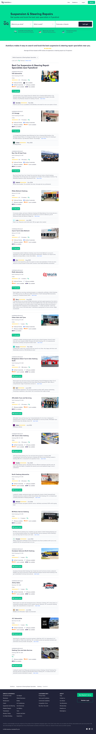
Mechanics (5, 698)
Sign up (91, 2)
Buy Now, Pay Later (43, 705)
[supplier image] (50, 76)
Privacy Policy (42, 695)
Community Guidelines (44, 700)
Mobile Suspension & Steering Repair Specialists (24, 57)
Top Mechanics (63, 703)
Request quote (17, 376)
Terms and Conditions (44, 698)
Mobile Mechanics (21, 698)
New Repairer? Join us (85, 695)
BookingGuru (63, 711)
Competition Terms (43, 703)
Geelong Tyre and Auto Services (22, 650)
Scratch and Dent (21, 713)
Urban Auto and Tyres (19, 317)
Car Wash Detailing (7, 716)
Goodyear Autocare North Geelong (23, 551)
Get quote (16, 91)
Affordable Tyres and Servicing (22, 398)
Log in (83, 2)
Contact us (62, 698)
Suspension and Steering (9, 705)
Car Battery (19, 708)
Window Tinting (6, 713)
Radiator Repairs (7, 708)
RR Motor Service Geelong (20, 512)
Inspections (19, 716)
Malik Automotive (17, 272)
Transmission (6, 711)
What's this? (28, 60)
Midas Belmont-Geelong (19, 191)
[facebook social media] (87, 729)
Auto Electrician (20, 705)
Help (61, 695)
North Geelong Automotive (20, 474)
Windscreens (6, 700)
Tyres (18, 711)
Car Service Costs (7, 695)
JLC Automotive (17, 618)
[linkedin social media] (89, 729)
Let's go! (85, 24)
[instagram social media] (92, 729)
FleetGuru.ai (63, 708)
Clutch (4, 703)
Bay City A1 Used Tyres (19, 153)
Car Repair (19, 695)
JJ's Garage (15, 113)
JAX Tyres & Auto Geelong (20, 435)
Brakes (18, 700)
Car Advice (62, 700)
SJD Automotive (17, 73)
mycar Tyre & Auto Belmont (20, 231)
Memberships (63, 705)
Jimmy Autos (16, 583)
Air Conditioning (20, 703)
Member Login (85, 700)
